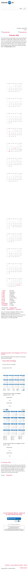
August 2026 (14, 217)
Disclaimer (7, 565)
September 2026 (14, 232)
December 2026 (14, 276)
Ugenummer (18, 309)
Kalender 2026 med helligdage (9, 361)
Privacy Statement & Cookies (16, 565)
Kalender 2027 (23, 32)
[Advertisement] (14, 19)
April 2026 (14, 126)
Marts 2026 (14, 111)
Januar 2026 (14, 81)
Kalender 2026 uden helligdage (8, 364)
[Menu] (24, 8)
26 (19, 285)
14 (15, 148)
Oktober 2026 (15, 246)
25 (9, 151)
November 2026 (14, 261)
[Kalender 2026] (7, 2)
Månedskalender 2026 (7, 368)
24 (20, 149)
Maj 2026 (15, 141)
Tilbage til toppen (23, 567)
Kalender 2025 (6, 32)
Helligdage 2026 (13, 307)
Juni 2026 (14, 156)
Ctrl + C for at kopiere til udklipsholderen (14, 524)
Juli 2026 (15, 171)
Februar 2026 (15, 96)
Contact (25, 565)
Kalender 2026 (12, 518)
